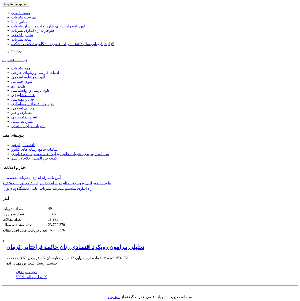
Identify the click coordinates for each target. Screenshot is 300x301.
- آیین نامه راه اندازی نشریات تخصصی (32, 178)
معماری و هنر (21, 113)
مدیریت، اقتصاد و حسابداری (32, 104)
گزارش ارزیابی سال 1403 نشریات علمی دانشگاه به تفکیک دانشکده (62, 44)
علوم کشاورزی (23, 95)
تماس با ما (19, 22)
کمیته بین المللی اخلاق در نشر (34, 158)
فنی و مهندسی (22, 99)
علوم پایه (18, 86)
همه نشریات (20, 68)
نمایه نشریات (21, 39)
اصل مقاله (31, 277)
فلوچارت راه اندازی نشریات (32, 31)
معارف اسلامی (23, 108)
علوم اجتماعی (22, 81)
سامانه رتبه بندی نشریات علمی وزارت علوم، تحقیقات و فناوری (60, 154)
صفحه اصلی (20, 13)
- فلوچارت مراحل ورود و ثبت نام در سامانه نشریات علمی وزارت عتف (57, 183)
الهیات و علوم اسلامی (28, 77)
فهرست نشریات (24, 17)
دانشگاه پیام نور (23, 145)
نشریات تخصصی (24, 117)
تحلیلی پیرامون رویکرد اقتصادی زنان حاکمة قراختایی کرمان (75, 247)
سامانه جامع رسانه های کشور (34, 149)
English (16, 52)
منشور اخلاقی (22, 35)
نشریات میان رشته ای (28, 126)
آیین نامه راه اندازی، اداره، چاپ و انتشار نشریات (48, 26)
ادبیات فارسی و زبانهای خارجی (35, 73)
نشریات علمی (22, 121)
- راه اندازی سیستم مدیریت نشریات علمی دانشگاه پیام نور (47, 188)
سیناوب (114, 297)
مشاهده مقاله (26, 272)
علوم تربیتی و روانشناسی (30, 90)
